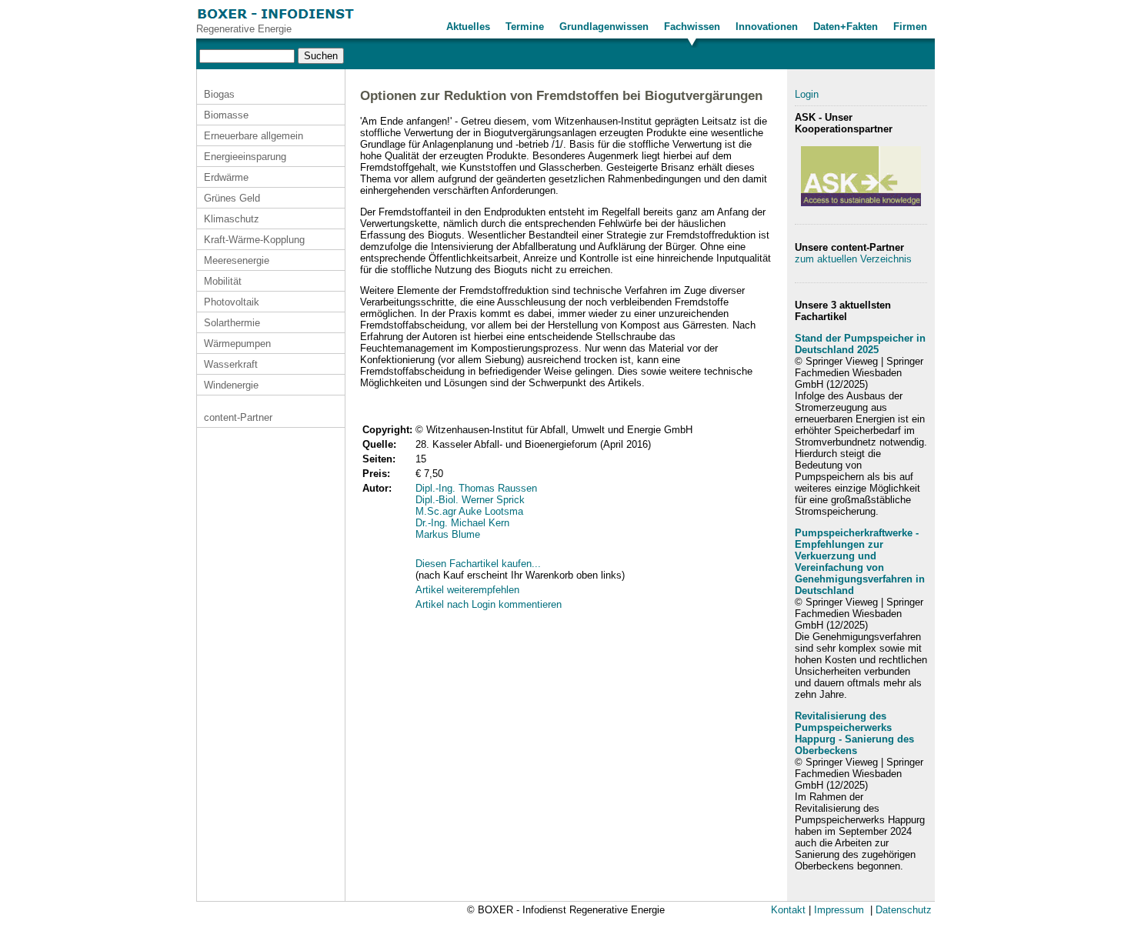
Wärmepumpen (237, 343)
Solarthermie (232, 323)
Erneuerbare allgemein (253, 136)
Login (807, 94)
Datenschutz (904, 910)
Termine (524, 26)
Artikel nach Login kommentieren (488, 604)
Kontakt (788, 910)
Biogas (219, 94)
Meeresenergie (236, 260)
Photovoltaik (231, 302)
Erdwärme (226, 177)
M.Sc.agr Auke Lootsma (469, 511)
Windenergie (231, 385)
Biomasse (226, 115)
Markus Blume (447, 534)
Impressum (839, 910)
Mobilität (223, 281)
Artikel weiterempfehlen (467, 590)
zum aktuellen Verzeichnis (853, 259)
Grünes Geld (232, 198)
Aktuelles (468, 26)
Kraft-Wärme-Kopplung (254, 239)
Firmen (910, 26)
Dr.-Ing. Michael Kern (462, 523)
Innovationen (767, 26)
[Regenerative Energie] (275, 19)
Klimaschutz (231, 219)
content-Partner (238, 417)
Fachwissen (692, 26)
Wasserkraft (231, 364)
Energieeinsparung (245, 156)
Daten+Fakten (845, 26)
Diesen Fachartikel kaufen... (478, 563)
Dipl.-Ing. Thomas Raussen (476, 488)
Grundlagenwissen (604, 26)
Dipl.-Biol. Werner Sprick (470, 500)
